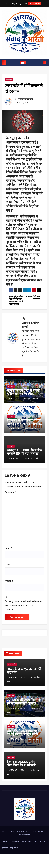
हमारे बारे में (14, 848)
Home (4, 841)
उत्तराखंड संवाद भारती (25, 99)
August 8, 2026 (17, 708)
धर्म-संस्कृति (12, 664)
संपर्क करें (5, 848)
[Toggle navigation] (23, 62)
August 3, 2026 (17, 739)
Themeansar (24, 835)
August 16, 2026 (17, 677)
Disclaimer (15, 841)
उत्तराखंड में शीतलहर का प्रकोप (33, 297)
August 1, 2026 (17, 770)
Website (9, 580)
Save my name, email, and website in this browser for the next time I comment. (23, 605)
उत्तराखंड (9, 80)
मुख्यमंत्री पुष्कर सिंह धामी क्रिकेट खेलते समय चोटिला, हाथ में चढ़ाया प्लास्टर (16, 300)
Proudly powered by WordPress (15, 831)
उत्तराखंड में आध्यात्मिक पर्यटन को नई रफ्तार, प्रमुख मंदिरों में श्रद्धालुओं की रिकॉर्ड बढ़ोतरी (24, 423)
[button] (40, 62)
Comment (10, 492)
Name (8, 548)
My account (26, 841)
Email (8, 564)
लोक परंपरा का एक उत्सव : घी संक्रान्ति (24, 670)
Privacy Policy (39, 841)
